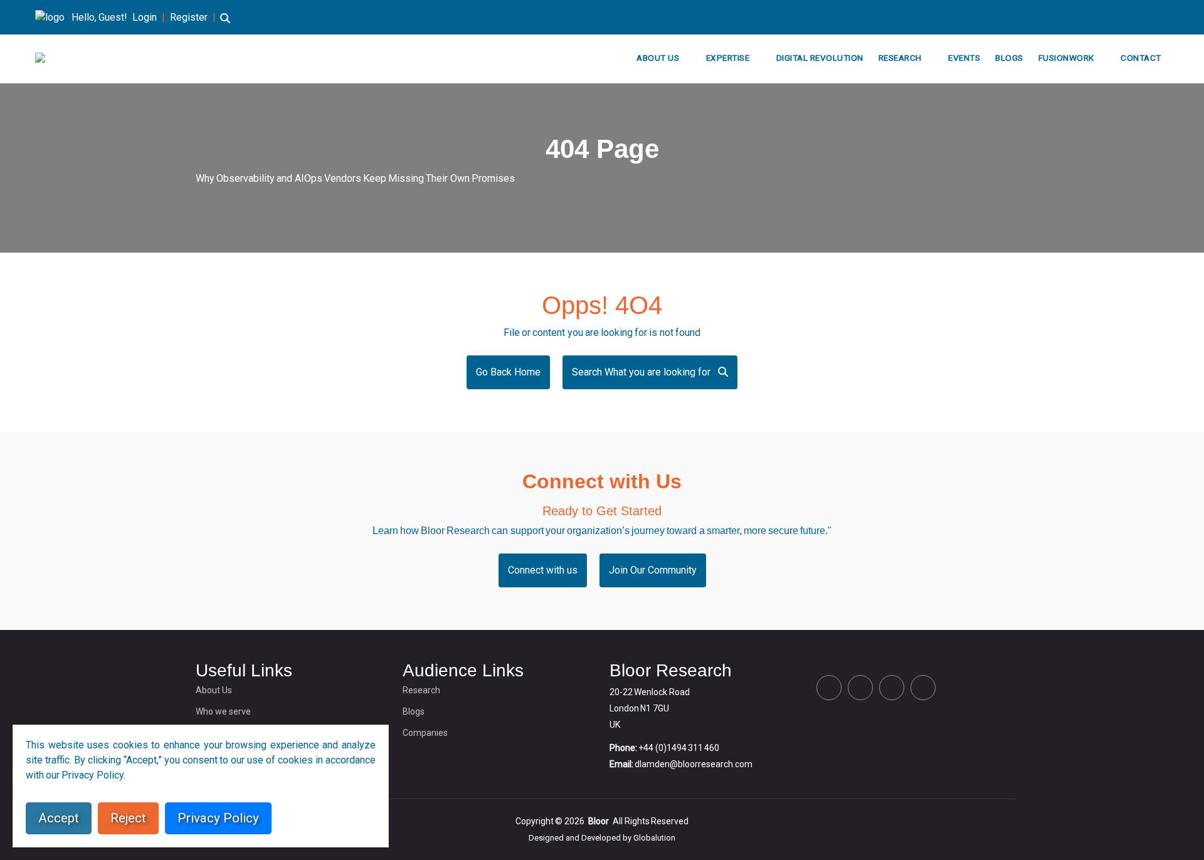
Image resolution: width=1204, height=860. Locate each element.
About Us (657, 58)
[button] (225, 24)
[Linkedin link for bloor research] (1125, 17)
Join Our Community (653, 570)
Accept (58, 818)
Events (964, 58)
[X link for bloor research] (1105, 17)
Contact (1141, 58)
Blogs (1009, 58)
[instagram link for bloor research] (1145, 17)
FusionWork (1066, 58)
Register (189, 17)
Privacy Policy (218, 818)
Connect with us (543, 570)
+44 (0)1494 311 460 (678, 748)
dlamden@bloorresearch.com (693, 764)
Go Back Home (508, 372)
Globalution (654, 837)
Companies (425, 732)
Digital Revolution (819, 58)
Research (900, 58)
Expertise (728, 58)
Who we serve (223, 711)
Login (144, 17)
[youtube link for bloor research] (1165, 17)
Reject (128, 818)
